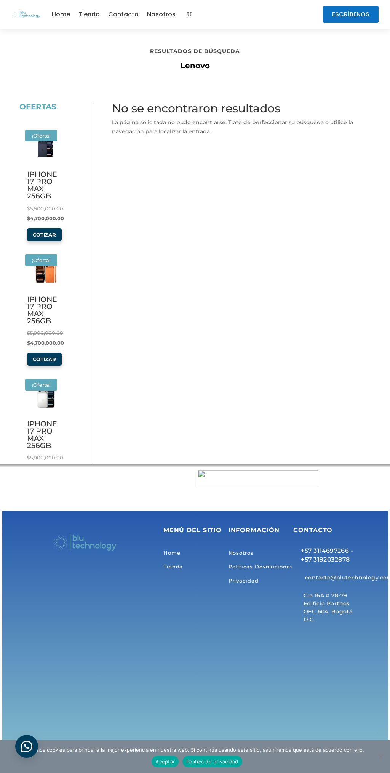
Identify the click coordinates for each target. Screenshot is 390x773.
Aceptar (165, 762)
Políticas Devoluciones (261, 567)
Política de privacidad (212, 762)
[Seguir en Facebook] (275, 14)
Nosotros (161, 14)
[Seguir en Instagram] (305, 14)
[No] (380, 756)
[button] (26, 746)
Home (61, 14)
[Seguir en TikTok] (290, 14)
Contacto (123, 14)
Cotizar (44, 235)
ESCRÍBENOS (350, 14)
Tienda (89, 14)
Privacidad (244, 581)
